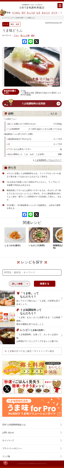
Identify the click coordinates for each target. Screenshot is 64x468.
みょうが (31, 12)
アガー (16, 36)
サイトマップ (8, 440)
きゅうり (46, 12)
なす (38, 12)
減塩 (33, 36)
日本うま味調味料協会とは (13, 424)
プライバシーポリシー (12, 448)
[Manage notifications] (5, 462)
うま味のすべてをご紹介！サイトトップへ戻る (30, 351)
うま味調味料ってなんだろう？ (48, 160)
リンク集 (6, 456)
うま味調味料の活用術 (33, 103)
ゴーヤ (54, 12)
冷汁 (23, 12)
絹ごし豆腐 (25, 36)
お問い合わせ (8, 432)
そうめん (16, 12)
